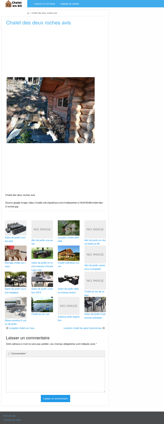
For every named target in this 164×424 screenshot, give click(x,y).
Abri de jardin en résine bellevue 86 (95, 241)
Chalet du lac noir (40, 314)
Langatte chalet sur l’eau (21, 328)
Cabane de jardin (69, 3)
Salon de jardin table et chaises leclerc (68, 290)
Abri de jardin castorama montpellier (94, 266)
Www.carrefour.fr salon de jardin (15, 322)
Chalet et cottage (44, 3)
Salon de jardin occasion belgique (15, 290)
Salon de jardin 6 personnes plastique (95, 315)
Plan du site (9, 415)
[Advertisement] (55, 52)
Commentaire (19, 353)
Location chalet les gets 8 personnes (83, 328)
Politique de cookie (12, 419)
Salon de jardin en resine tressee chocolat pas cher (42, 266)
